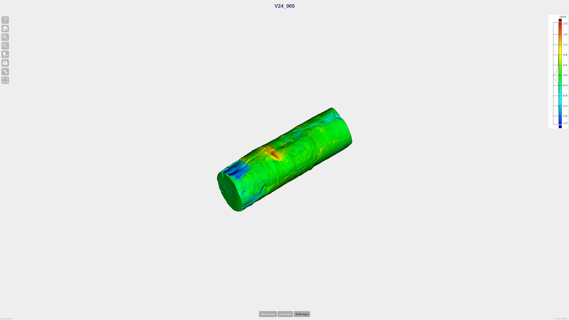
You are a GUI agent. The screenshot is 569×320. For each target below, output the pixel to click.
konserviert (285, 314)
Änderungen (302, 314)
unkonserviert (268, 314)
